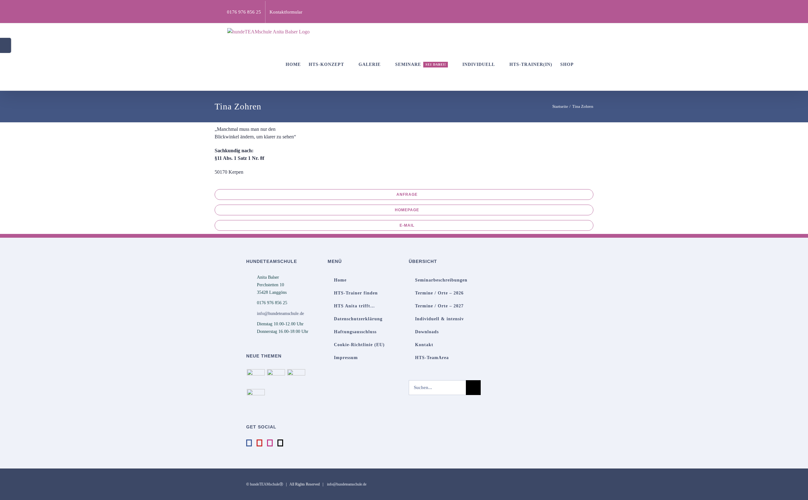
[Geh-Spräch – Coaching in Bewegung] (255, 398)
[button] (583, 64)
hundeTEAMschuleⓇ (266, 484)
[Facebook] (249, 442)
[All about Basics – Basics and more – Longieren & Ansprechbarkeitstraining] (275, 378)
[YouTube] (259, 442)
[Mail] (280, 442)
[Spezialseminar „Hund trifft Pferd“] (296, 378)
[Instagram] (270, 442)
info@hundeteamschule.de (280, 313)
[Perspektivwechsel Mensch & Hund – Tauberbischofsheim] (255, 378)
